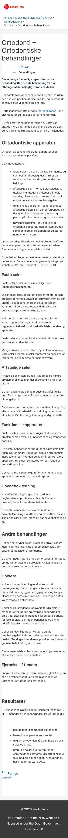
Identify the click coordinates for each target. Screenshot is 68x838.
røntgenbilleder (47, 110)
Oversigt (24, 66)
